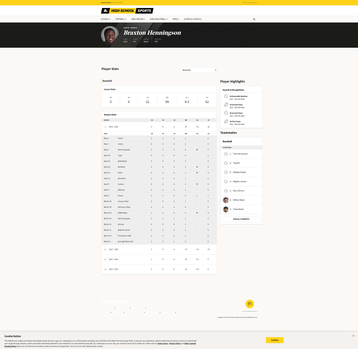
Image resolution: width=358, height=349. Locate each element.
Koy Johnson (237, 190)
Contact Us (117, 312)
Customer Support (134, 312)
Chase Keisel (237, 209)
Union (113, 138)
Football (120, 19)
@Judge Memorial (118, 241)
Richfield (114, 167)
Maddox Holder (238, 172)
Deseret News (106, 2)
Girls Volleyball (158, 19)
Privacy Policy (122, 307)
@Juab (114, 224)
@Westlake (115, 212)
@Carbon (115, 178)
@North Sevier (117, 230)
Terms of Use (107, 307)
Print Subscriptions (250, 2)
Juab (113, 155)
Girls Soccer (137, 19)
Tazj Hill (235, 163)
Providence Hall (117, 235)
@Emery (114, 190)
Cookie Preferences (156, 307)
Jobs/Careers (152, 312)
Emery (113, 195)
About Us (105, 312)
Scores (193, 19)
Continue (274, 340)
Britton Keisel (237, 200)
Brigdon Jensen (238, 181)
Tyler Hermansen (239, 153)
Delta (113, 172)
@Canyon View (117, 207)
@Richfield (115, 161)
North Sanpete (117, 149)
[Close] (353, 336)
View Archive (183, 312)
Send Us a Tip (168, 312)
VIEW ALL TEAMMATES (241, 219)
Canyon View (116, 201)
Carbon (114, 184)
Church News (118, 2)
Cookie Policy (138, 307)
